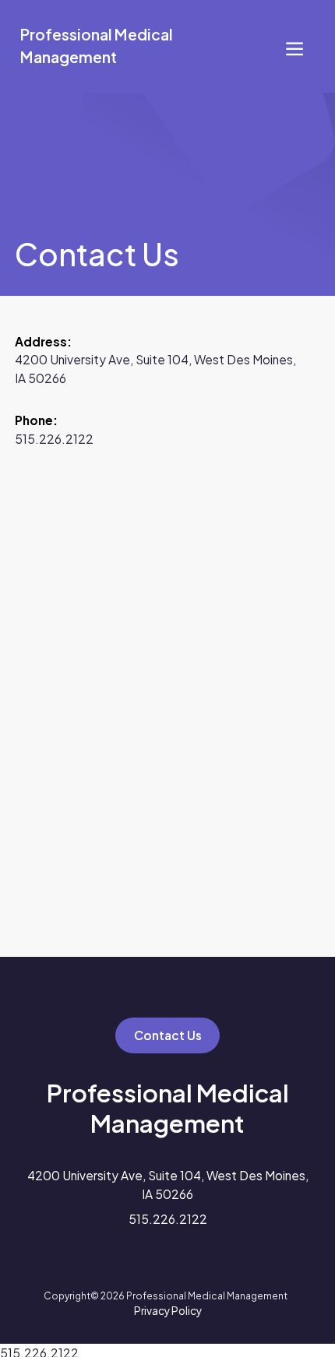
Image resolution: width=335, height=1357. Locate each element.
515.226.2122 (54, 438)
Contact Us (168, 1035)
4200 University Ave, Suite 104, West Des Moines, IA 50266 (168, 1184)
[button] (294, 46)
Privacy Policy (168, 1310)
